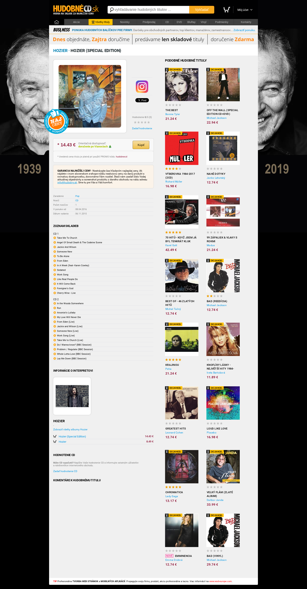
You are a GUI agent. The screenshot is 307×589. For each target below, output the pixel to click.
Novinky (124, 22)
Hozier (62, 441)
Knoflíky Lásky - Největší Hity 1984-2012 (220, 367)
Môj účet (243, 9)
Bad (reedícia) (217, 301)
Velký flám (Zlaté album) (220, 494)
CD (167, 22)
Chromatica (174, 492)
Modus (211, 245)
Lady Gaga (171, 496)
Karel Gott (171, 245)
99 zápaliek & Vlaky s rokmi (222, 239)
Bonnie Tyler (172, 114)
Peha (168, 368)
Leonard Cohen (174, 432)
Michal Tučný (173, 309)
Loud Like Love (217, 428)
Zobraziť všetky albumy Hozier (70, 429)
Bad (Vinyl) (215, 555)
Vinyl (203, 22)
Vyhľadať (202, 9)
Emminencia (183, 555)
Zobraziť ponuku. (244, 30)
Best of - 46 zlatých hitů (179, 303)
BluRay (191, 22)
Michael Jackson (217, 118)
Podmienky (221, 22)
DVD (179, 22)
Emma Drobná (174, 560)
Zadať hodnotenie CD (65, 471)
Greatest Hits (175, 428)
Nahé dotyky (216, 173)
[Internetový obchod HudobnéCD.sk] (76, 9)
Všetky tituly (102, 22)
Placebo (211, 432)
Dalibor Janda (215, 500)
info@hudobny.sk (67, 182)
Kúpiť (141, 145)
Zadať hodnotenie (142, 128)
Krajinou (172, 364)
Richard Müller (173, 181)
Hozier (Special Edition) (72, 436)
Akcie (76, 22)
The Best (171, 110)
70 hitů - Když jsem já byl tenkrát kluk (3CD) (181, 239)
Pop (77, 196)
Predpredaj (149, 22)
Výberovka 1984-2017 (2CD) (180, 175)
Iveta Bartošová (216, 372)
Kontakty (246, 22)
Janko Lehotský (216, 177)
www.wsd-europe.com (220, 581)
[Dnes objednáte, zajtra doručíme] (153, 43)
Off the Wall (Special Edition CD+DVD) (222, 112)
